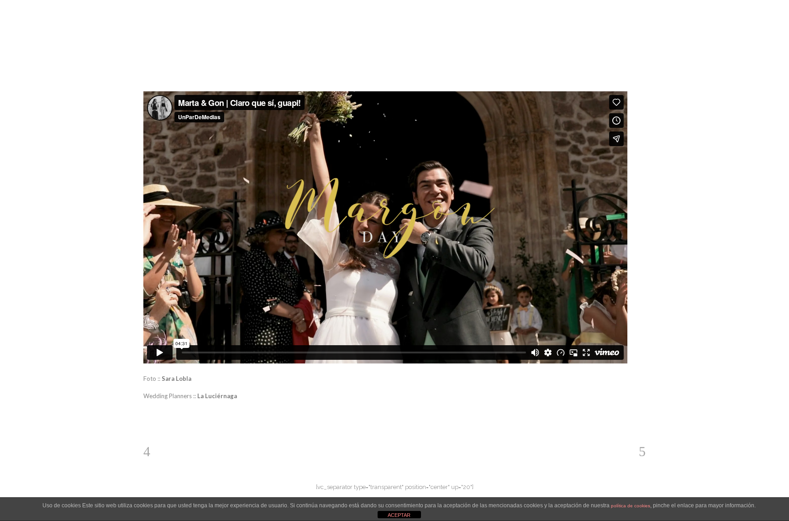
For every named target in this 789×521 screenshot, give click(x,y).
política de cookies (630, 505)
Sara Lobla (176, 378)
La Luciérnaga (217, 396)
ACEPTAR (399, 515)
